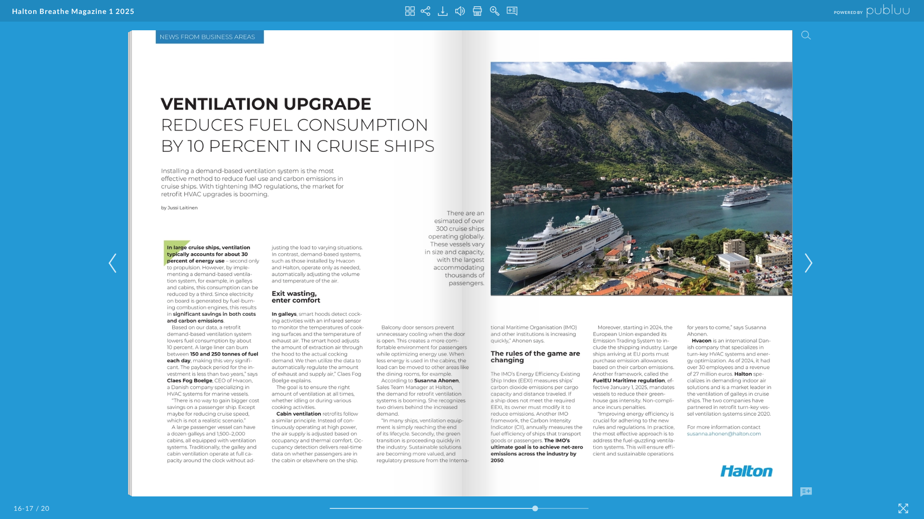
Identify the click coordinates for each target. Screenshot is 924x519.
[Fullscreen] (903, 508)
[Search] (806, 35)
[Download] (442, 11)
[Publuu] (864, 11)
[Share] (425, 11)
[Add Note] (806, 492)
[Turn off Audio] (460, 11)
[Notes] (512, 11)
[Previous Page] (114, 263)
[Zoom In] (494, 11)
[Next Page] (807, 263)
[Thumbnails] (410, 11)
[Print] (477, 11)
